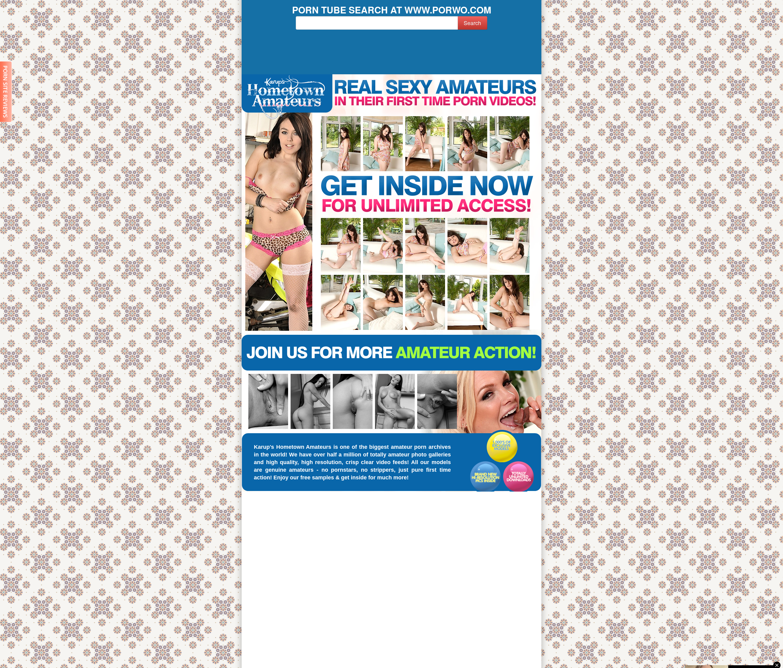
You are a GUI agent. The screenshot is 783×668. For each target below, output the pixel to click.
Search (472, 23)
